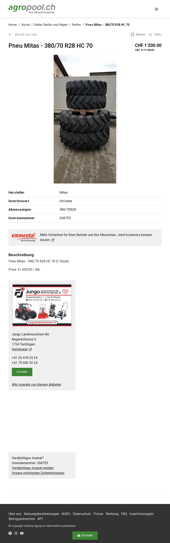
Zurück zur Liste (26, 34)
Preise (98, 514)
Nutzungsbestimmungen (41, 514)
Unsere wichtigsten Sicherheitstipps (38, 473)
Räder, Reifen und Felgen (51, 25)
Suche (25, 25)
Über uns (14, 514)
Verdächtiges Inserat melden (33, 468)
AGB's (66, 514)
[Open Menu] (157, 9)
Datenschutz (82, 514)
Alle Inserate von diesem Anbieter (36, 384)
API (40, 519)
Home (12, 25)
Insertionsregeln (141, 514)
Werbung (112, 514)
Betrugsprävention (21, 519)
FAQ (124, 514)
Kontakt (87, 535)
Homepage (20, 349)
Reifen (76, 25)
